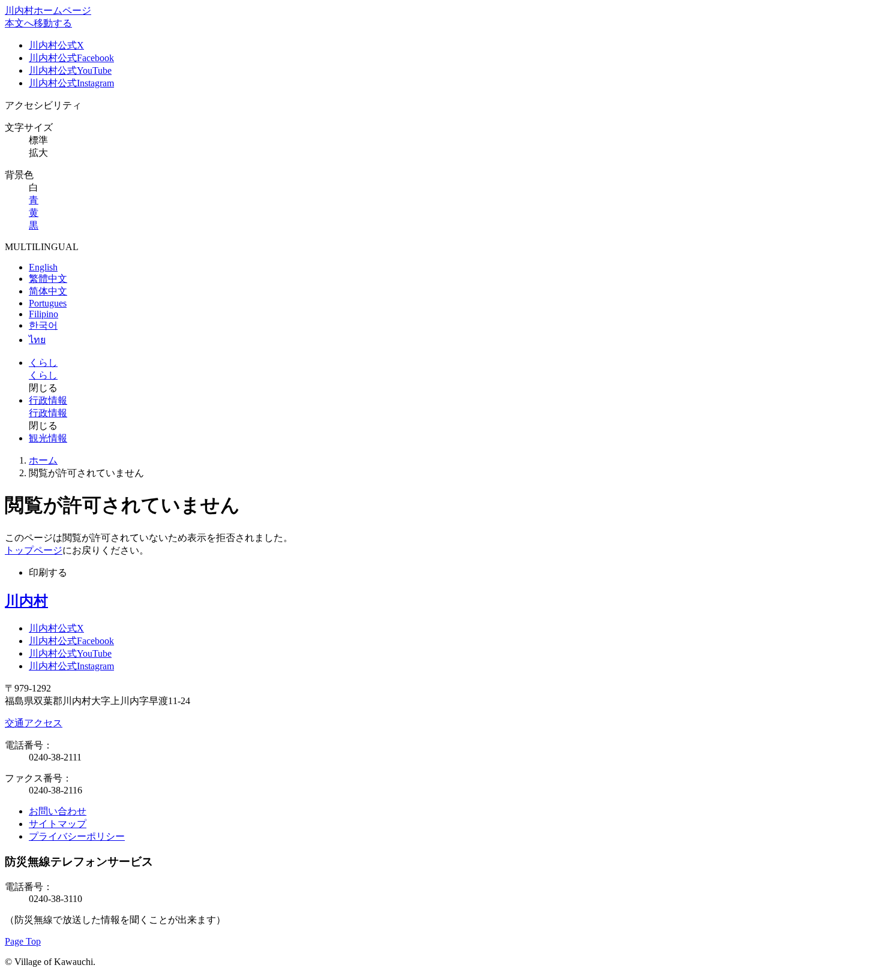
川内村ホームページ (48, 10)
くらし (43, 362)
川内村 (26, 601)
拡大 (38, 153)
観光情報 (48, 438)
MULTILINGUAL (42, 247)
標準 (38, 140)
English (43, 267)
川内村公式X (56, 45)
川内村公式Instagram (71, 83)
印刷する (48, 572)
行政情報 (48, 400)
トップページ (33, 550)
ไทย (37, 340)
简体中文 (48, 291)
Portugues (48, 303)
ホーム (43, 460)
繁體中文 (48, 278)
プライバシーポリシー (77, 836)
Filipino (43, 314)
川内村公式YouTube (70, 70)
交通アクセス (33, 723)
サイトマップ (57, 824)
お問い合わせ (57, 811)
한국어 (43, 325)
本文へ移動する (38, 23)
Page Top (23, 941)
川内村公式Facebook (71, 58)
